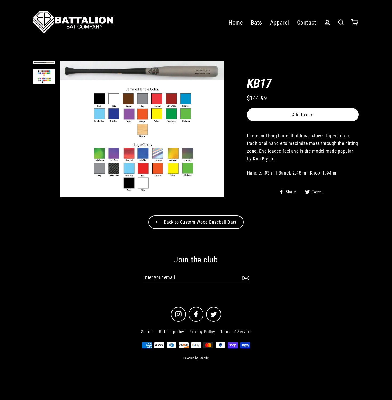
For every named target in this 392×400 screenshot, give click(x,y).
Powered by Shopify (196, 358)
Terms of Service (235, 331)
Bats (256, 22)
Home (236, 22)
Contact (306, 22)
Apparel (279, 22)
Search (147, 331)
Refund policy (171, 331)
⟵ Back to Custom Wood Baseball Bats (196, 222)
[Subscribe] (245, 278)
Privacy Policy (202, 331)
